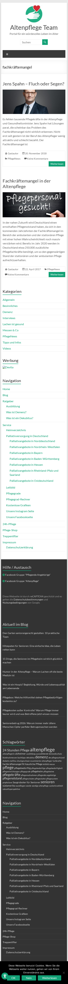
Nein (29, 977)
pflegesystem (52, 778)
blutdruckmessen (10, 757)
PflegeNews (14, 158)
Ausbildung (13, 406)
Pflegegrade (13, 493)
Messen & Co (10, 330)
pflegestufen (40, 778)
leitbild (46, 764)
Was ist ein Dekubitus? (19, 418)
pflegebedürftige (38, 768)
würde (28, 786)
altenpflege (42, 749)
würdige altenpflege (40, 786)
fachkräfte (57, 761)
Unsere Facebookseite (19, 517)
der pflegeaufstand (56, 757)
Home (6, 389)
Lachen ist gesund (13, 324)
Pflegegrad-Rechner (18, 499)
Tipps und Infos (12, 342)
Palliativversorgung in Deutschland (27, 436)
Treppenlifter (10, 536)
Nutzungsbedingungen (15, 602)
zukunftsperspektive (11, 789)
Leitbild (10, 487)
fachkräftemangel (12, 764)
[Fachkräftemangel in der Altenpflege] (34, 194)
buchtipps (22, 757)
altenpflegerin (9, 754)
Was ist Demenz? (16, 412)
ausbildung (31, 754)
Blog (5, 395)
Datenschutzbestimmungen (28, 599)
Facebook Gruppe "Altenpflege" (22, 581)
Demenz (8, 312)
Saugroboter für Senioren (26, 782)
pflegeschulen (28, 778)
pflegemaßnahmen (29, 775)
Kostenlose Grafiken (18, 505)
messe (52, 764)
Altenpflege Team (34, 27)
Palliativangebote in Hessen (26, 464)
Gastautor (13, 153)
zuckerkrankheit (56, 786)
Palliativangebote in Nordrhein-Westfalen (35, 447)
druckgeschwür (23, 761)
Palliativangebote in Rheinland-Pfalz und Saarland (36, 885)
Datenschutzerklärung (19, 547)
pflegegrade (25, 771)
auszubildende (42, 754)
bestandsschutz (55, 754)
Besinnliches (10, 305)
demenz (41, 757)
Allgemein (9, 299)
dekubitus (30, 757)
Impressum (9, 542)
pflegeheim (37, 771)
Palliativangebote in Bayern (26, 452)
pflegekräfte (11, 775)
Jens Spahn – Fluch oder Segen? (33, 83)
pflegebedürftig (22, 768)
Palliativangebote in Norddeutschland (32, 441)
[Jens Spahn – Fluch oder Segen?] (34, 91)
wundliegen (20, 786)
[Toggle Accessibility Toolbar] (5, 977)
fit (23, 764)
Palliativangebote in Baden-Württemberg (34, 458)
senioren (48, 782)
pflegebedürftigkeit (54, 768)
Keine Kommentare (37, 158)
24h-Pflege (9, 524)
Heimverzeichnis (16, 430)
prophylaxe (7, 782)
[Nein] (63, 972)
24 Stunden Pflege (16, 750)
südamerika (9, 785)
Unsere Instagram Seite (20, 511)
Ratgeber (8, 401)
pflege (8, 767)
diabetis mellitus (10, 761)
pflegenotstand (12, 778)
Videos (7, 348)
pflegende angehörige (46, 775)
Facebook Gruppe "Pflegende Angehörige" (28, 574)
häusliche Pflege (33, 764)
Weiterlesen (56, 163)
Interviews (9, 318)
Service (7, 425)
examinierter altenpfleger (41, 761)
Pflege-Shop (10, 530)
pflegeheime (48, 771)
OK (13, 977)
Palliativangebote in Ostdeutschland (31, 480)
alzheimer (20, 753)
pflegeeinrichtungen (11, 771)
